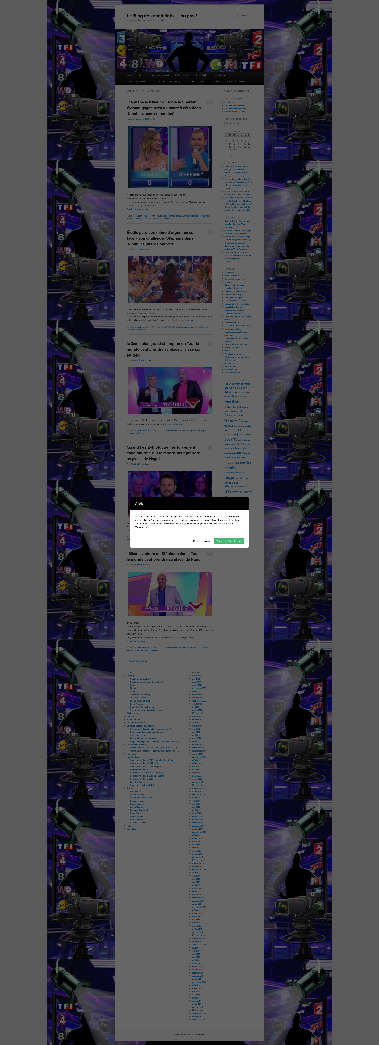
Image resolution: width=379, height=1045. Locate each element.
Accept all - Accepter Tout (229, 540)
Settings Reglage (201, 540)
